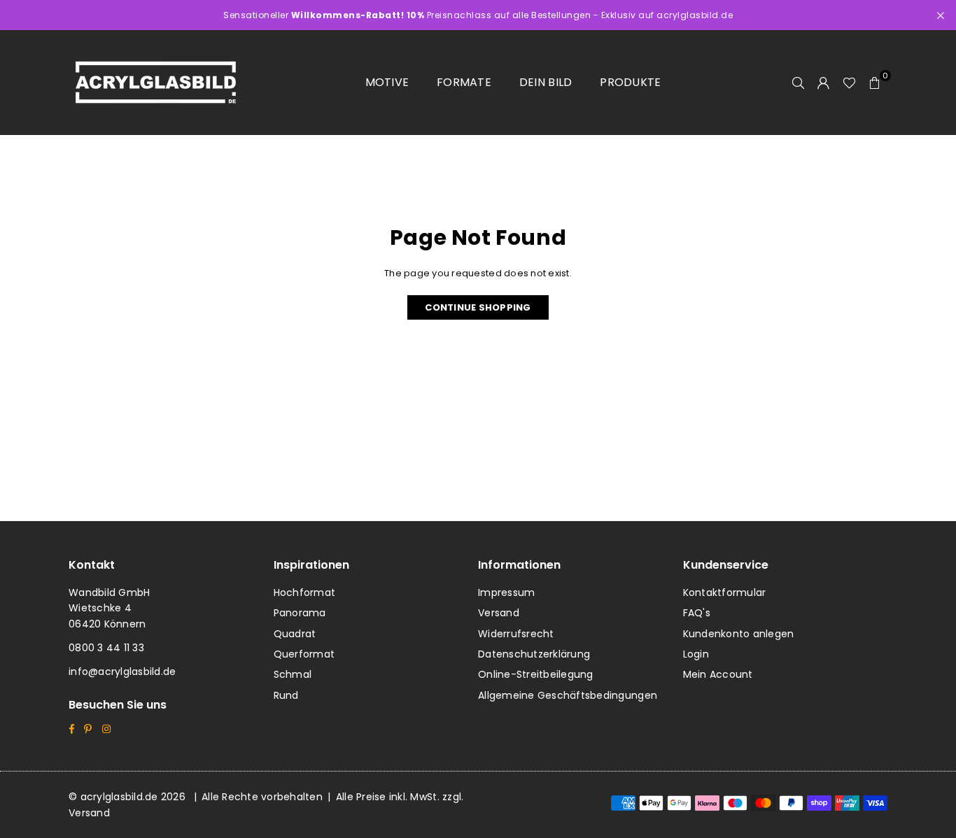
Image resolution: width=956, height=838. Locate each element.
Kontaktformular (724, 592)
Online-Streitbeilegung (535, 674)
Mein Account (718, 674)
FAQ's (696, 613)
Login (696, 654)
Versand (498, 613)
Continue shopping (477, 307)
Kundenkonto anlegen (738, 634)
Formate (464, 82)
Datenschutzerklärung (534, 654)
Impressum (506, 592)
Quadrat (295, 634)
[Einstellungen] (823, 82)
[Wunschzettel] (849, 82)
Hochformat (305, 592)
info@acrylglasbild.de (122, 672)
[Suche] (798, 82)
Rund (286, 695)
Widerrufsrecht (516, 634)
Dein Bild (545, 82)
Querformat (304, 654)
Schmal (293, 674)
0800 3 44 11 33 (106, 648)
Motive (387, 82)
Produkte (630, 82)
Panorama (300, 613)
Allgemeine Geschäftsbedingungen (567, 695)
